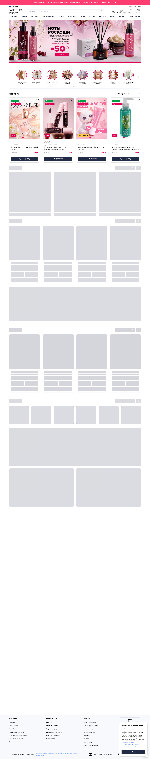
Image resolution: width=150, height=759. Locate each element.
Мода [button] (61, 16)
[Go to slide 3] (92, 137)
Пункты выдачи (89, 742)
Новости (49, 722)
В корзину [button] (26, 159)
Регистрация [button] (137, 6)
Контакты (12, 742)
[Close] (115, 2)
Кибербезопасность (91, 745)
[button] (75, 2)
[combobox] (64, 11)
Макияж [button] (34, 16)
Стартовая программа (53, 735)
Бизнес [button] (102, 16)
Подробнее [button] (58, 159)
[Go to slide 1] (23, 137)
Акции (121, 16)
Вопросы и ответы (90, 722)
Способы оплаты (89, 732)
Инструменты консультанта (55, 732)
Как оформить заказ (91, 726)
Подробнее (106, 2)
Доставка (87, 735)
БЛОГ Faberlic (13, 726)
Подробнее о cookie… (128, 742)
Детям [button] (92, 16)
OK (133, 752)
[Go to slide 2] (91, 137)
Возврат (86, 739)
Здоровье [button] (72, 16)
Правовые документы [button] (16, 739)
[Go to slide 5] (60, 137)
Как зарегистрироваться (92, 729)
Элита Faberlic (13, 729)
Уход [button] (24, 16)
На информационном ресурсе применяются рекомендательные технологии (58, 754)
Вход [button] (130, 6)
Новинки (14, 16)
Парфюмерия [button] (48, 16)
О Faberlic (12, 722)
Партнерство (50, 739)
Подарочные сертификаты (103, 754)
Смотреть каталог (52, 726)
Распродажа (134, 16)
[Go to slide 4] (59, 137)
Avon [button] (112, 16)
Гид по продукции (52, 729)
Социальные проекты (16, 732)
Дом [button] (83, 16)
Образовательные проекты (18, 735)
